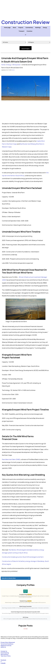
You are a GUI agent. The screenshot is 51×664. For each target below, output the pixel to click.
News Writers (4, 654)
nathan (13, 70)
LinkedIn (3, 663)
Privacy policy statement (8, 642)
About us (3, 647)
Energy (9, 65)
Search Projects (26, 48)
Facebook (3, 660)
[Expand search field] (25, 35)
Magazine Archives (6, 645)
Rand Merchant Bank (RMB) (11, 459)
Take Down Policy (5, 656)
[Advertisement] (25, 9)
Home (3, 65)
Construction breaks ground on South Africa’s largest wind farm (22, 557)
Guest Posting (5, 653)
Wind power (16, 65)
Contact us (4, 651)
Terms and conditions (7, 644)
